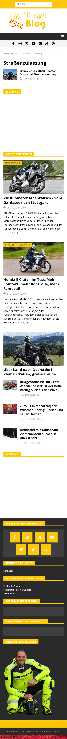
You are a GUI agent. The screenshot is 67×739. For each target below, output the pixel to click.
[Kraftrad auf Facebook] (13, 43)
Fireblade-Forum (11, 586)
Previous (7, 354)
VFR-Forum (8, 593)
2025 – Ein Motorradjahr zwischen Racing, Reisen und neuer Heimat (41, 410)
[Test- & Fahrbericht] (10, 74)
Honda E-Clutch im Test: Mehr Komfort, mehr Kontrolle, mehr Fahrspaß (31, 284)
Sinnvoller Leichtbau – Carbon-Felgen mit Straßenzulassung (38, 72)
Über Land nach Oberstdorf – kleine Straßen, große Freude (29, 371)
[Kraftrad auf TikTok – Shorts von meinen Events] (47, 43)
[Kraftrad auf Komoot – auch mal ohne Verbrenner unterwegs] (54, 43)
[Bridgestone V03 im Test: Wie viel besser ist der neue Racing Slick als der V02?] (10, 385)
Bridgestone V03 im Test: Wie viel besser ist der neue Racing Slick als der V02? (41, 386)
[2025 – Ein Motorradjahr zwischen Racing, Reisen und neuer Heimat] (10, 409)
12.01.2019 (29, 78)
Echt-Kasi (8, 570)
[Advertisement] (33, 123)
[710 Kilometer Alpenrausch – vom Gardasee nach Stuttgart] (33, 177)
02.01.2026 (29, 394)
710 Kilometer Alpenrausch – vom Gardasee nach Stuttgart (32, 200)
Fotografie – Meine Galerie (17, 589)
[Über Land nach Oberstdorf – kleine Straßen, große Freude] (33, 349)
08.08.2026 (13, 207)
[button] (62, 36)
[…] (16, 232)
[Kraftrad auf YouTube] (34, 43)
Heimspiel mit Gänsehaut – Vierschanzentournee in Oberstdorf (40, 434)
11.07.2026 (13, 293)
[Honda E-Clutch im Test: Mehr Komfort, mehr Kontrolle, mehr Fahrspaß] (33, 259)
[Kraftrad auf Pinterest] (40, 43)
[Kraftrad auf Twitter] (27, 43)
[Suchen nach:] (33, 4)
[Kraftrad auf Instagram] (20, 43)
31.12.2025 (29, 418)
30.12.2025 (29, 442)
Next (59, 354)
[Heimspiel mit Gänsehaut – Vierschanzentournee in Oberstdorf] (10, 433)
